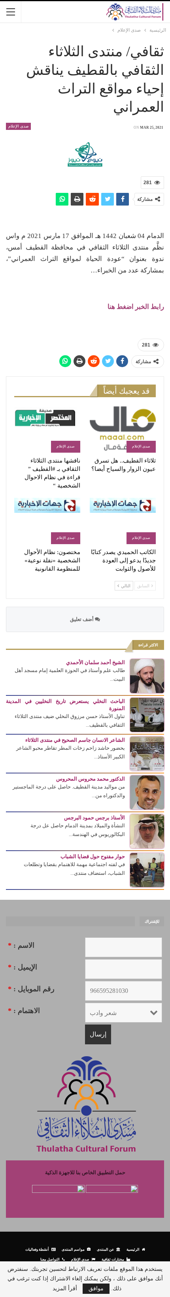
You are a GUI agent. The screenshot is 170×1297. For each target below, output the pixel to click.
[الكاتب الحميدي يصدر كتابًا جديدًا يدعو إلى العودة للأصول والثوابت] (123, 521)
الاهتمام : (24, 1011)
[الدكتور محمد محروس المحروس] (147, 792)
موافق (96, 1288)
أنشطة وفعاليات (37, 1249)
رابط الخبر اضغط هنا (136, 306)
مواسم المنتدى (73, 1249)
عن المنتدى (105, 1249)
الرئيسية (133, 1249)
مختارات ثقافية (113, 1259)
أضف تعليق (82, 619)
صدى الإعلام (18, 126)
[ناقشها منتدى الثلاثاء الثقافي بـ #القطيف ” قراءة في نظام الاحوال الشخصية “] (47, 429)
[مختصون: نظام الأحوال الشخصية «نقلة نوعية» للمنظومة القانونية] (47, 521)
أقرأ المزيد (65, 1288)
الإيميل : (22, 967)
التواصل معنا (50, 1259)
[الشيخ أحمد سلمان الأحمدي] (147, 675)
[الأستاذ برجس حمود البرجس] (147, 831)
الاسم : (21, 945)
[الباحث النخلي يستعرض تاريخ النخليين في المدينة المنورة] (147, 714)
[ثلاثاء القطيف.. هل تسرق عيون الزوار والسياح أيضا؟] (123, 429)
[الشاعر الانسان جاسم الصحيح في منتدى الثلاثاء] (147, 753)
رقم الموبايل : (31, 989)
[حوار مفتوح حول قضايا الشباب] (147, 869)
